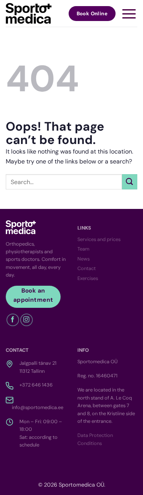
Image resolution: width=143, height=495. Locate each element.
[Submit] (129, 181)
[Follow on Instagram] (26, 320)
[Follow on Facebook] (12, 320)
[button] (129, 13)
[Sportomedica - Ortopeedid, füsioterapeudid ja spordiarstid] (28, 13)
